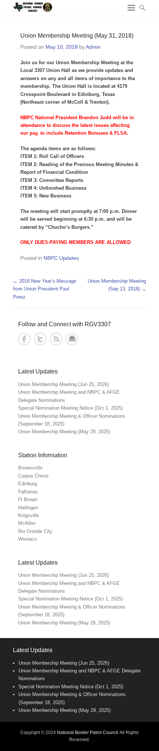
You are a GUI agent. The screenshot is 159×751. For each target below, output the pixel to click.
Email (72, 339)
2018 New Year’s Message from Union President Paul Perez (44, 289)
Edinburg (27, 483)
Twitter (40, 339)
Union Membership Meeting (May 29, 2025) (64, 431)
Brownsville (30, 468)
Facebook (24, 339)
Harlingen (28, 507)
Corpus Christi (33, 476)
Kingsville (28, 515)
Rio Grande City (35, 531)
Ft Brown (27, 499)
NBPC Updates (61, 258)
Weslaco (27, 539)
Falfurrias (28, 492)
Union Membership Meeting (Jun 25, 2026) (63, 384)
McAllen (26, 523)
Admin (93, 47)
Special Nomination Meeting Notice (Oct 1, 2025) (70, 408)
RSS (56, 339)
